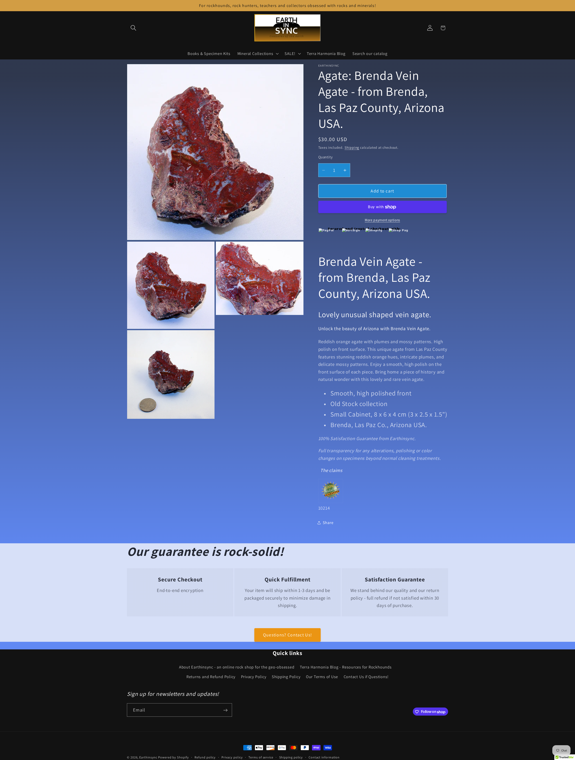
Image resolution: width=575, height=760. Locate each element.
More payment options (382, 220)
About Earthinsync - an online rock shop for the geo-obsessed (236, 667)
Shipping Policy (286, 676)
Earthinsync (148, 757)
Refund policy (205, 757)
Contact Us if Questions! (366, 676)
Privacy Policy (253, 676)
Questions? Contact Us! (287, 635)
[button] (133, 28)
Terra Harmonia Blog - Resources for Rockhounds (346, 667)
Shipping (352, 147)
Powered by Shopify (173, 757)
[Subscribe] (225, 710)
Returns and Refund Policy (211, 676)
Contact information (324, 757)
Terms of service (260, 757)
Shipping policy (291, 757)
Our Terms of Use (322, 676)
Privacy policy (232, 757)
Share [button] (328, 522)
